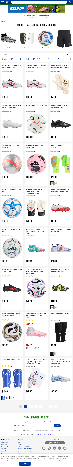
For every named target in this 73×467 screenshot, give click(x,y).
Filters (5, 59)
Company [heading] (21, 439)
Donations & (24, 446)
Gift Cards (4, 448)
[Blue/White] (3, 397)
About (19, 442)
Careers (20, 444)
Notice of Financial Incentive (45, 434)
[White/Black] (55, 353)
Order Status (4, 446)
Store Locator (4, 442)
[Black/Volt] (52, 307)
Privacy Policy (7, 460)
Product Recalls (5, 452)
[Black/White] (52, 353)
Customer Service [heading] (6, 439)
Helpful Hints (4, 454)
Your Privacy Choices (53, 460)
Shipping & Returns (6, 450)
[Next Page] (55, 406)
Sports (3, 21)
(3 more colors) (16, 397)
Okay (25, 463)
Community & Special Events (25, 448)
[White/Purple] (55, 307)
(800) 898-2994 (54, 443)
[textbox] (36, 425)
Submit (57, 425)
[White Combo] (52, 183)
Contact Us (4, 444)
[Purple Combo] (55, 183)
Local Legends (22, 450)
